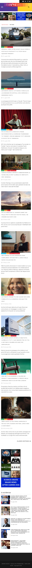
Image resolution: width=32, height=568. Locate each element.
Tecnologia (10, 88)
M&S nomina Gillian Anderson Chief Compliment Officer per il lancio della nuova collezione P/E (14, 258)
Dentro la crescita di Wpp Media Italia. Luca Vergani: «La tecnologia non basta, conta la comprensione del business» (21, 520)
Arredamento (13, 374)
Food (11, 129)
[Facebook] (27, 1)
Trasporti (10, 47)
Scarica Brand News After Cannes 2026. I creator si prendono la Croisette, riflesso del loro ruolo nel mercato (21, 497)
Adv (6, 47)
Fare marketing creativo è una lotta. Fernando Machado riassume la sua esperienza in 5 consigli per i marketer (20, 531)
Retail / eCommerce (14, 253)
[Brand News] (16, 5)
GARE (9, 335)
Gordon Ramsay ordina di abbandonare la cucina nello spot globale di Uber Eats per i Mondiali (15, 175)
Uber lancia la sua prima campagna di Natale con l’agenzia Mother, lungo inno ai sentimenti (15, 423)
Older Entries (23, 441)
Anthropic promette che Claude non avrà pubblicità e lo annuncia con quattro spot (15, 299)
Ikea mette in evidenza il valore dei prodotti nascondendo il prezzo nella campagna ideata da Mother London (14, 378)
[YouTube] (23, 1)
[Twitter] (30, 1)
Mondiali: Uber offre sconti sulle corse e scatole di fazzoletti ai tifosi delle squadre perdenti (15, 51)
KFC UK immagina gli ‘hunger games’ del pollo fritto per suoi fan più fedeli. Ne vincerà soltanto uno (14, 214)
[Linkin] (25, 1)
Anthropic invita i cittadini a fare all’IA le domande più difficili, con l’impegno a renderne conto (15, 93)
